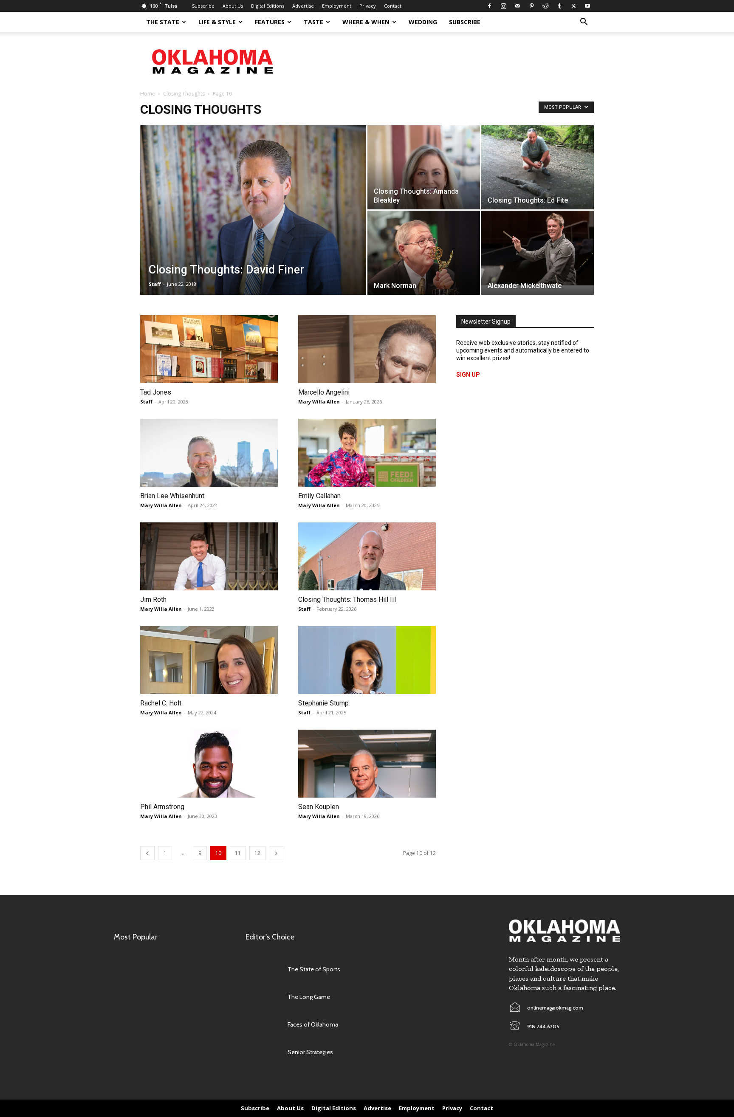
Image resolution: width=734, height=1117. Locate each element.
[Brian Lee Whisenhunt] (209, 453)
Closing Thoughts (184, 93)
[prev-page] (147, 853)
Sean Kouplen (318, 807)
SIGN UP (468, 374)
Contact (392, 6)
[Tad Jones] (209, 349)
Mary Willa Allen (319, 401)
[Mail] (517, 6)
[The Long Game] (262, 997)
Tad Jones (155, 392)
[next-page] (276, 853)
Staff (155, 284)
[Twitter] (573, 6)
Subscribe (203, 6)
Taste (313, 22)
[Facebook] (489, 6)
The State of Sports (314, 969)
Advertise (303, 6)
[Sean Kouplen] (367, 764)
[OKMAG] (564, 931)
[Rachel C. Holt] (209, 660)
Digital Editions (267, 6)
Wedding (423, 22)
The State (162, 22)
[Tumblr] (559, 6)
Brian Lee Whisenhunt (172, 496)
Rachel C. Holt (160, 703)
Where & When (366, 22)
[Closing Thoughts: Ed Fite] (537, 167)
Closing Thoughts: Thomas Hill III (347, 599)
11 (238, 853)
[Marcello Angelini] (367, 349)
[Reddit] (545, 6)
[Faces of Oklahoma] (262, 1024)
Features (270, 22)
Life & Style (217, 22)
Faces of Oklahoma (313, 1024)
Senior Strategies (310, 1052)
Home (147, 93)
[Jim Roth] (209, 556)
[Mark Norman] (423, 262)
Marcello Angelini (324, 392)
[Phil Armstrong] (209, 764)
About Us (233, 6)
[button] (583, 23)
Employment (336, 6)
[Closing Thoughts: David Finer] (253, 216)
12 (257, 853)
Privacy (367, 6)
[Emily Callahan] (367, 453)
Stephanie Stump (323, 703)
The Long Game (309, 997)
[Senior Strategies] (262, 1052)
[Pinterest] (531, 6)
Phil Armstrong (162, 807)
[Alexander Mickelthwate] (537, 248)
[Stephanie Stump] (367, 660)
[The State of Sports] (262, 969)
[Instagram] (503, 6)
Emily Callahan (319, 496)
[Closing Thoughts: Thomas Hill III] (367, 556)
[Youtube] (587, 6)
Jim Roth (153, 599)
